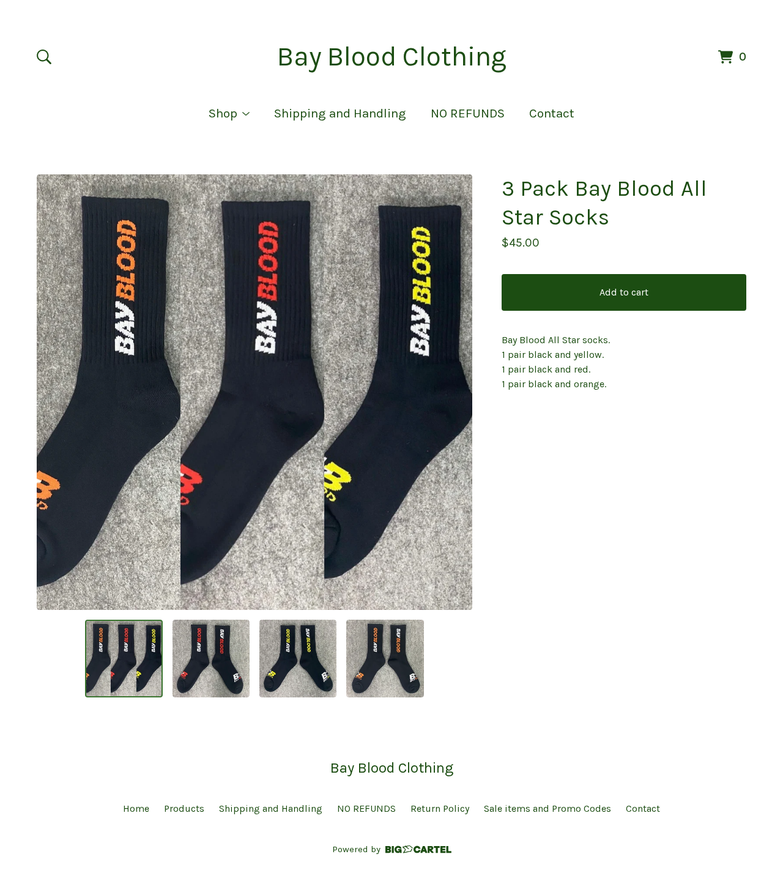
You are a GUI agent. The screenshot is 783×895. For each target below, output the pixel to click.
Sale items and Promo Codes (547, 808)
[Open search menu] (44, 57)
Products (184, 808)
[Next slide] (455, 392)
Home (136, 808)
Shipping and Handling (340, 113)
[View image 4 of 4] (384, 658)
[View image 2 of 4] (211, 658)
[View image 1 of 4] (123, 658)
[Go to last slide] (54, 392)
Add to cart (623, 292)
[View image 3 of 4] (297, 658)
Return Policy (439, 808)
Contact (551, 113)
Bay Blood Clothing (392, 56)
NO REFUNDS (468, 113)
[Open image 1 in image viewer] (254, 392)
